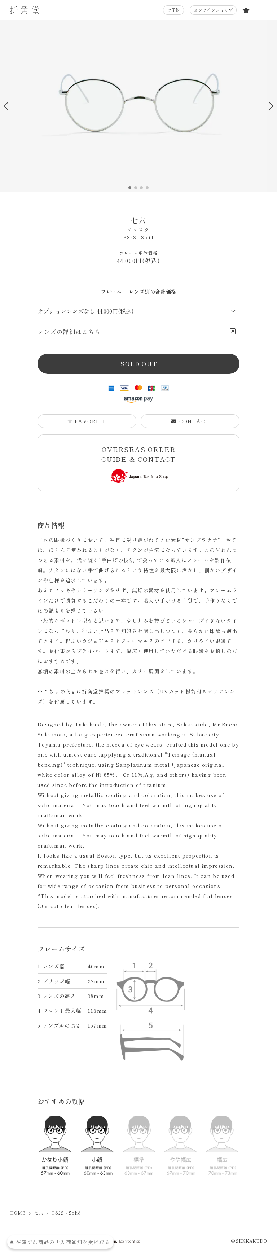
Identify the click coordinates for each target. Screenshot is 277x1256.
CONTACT (194, 421)
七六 (138, 224)
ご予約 (173, 10)
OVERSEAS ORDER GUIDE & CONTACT (138, 454)
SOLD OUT (138, 363)
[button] (270, 106)
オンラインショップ (213, 10)
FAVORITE (91, 421)
